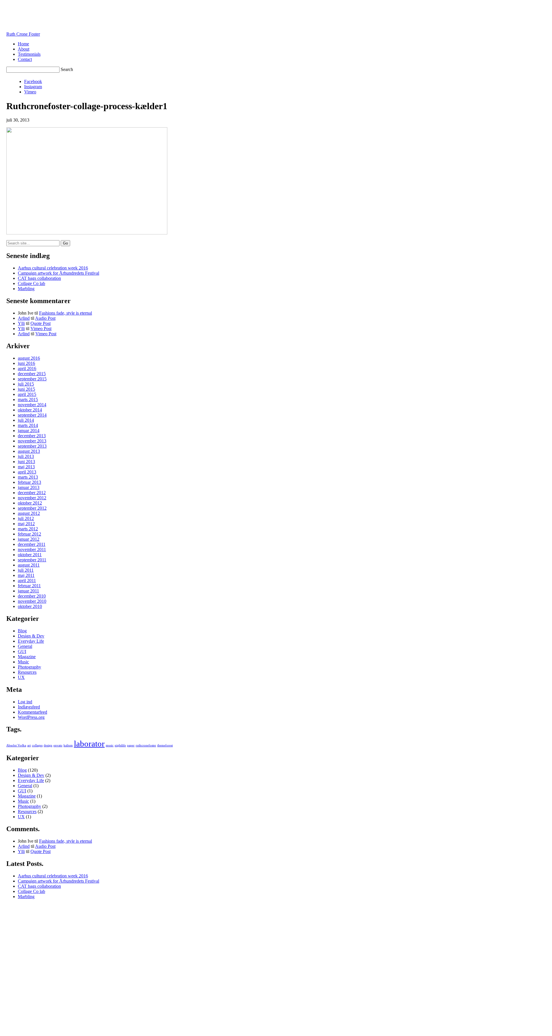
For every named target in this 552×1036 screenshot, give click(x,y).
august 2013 (29, 451)
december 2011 (31, 544)
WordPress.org (31, 717)
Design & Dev (31, 635)
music (110, 745)
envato (57, 745)
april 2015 (27, 394)
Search (67, 69)
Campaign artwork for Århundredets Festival (58, 273)
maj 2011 (26, 575)
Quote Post (40, 323)
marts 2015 (28, 399)
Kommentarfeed (32, 712)
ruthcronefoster (146, 745)
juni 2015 (26, 389)
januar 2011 (28, 590)
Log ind (25, 701)
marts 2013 (28, 477)
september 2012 (32, 508)
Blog (22, 630)
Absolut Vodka (16, 745)
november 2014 (32, 404)
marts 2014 (28, 425)
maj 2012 (26, 523)
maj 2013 (26, 466)
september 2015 (32, 378)
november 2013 (32, 440)
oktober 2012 (30, 502)
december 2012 (32, 492)
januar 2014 (28, 430)
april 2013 (27, 471)
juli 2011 (26, 570)
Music (23, 661)
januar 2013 (28, 487)
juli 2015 (26, 384)
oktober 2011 (30, 554)
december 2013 (32, 435)
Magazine (27, 656)
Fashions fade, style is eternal (65, 313)
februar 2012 (29, 534)
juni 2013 (26, 461)
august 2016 (29, 358)
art (29, 745)
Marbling (26, 288)
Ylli (21, 323)
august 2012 (29, 513)
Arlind (24, 318)
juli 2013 (26, 456)
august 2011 (29, 565)
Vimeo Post (40, 328)
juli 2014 (26, 420)
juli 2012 (26, 518)
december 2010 (32, 596)
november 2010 (32, 601)
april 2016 (27, 368)
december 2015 (32, 373)
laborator (89, 743)
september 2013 (32, 446)
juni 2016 (26, 363)
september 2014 (32, 415)
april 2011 (27, 580)
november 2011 (32, 549)
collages (37, 745)
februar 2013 (29, 482)
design (48, 745)
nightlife (120, 745)
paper (131, 745)
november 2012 (32, 497)
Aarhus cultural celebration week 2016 (53, 267)
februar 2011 (29, 585)
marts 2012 (28, 528)
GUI (22, 651)
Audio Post (45, 318)
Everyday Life (31, 641)
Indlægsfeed (29, 706)
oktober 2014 (30, 409)
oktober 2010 (30, 606)
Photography (29, 667)
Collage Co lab (31, 283)
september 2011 (32, 559)
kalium (68, 745)
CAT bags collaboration (39, 278)
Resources (27, 672)
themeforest (165, 745)
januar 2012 (28, 539)
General (25, 646)
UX (21, 677)
